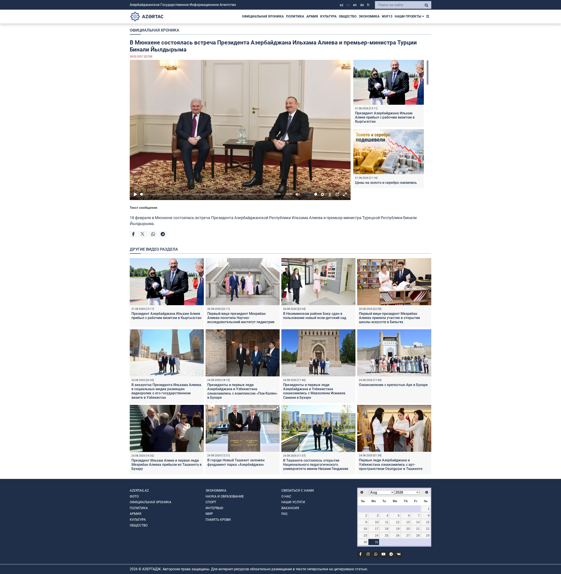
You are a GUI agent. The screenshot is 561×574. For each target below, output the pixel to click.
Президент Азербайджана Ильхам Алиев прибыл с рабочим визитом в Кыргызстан (385, 117)
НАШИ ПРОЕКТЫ (408, 16)
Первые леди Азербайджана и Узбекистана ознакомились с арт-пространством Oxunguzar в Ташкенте (391, 464)
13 (408, 522)
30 (365, 542)
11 (386, 522)
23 (365, 535)
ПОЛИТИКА (295, 16)
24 (376, 535)
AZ (341, 5)
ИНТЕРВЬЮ (214, 508)
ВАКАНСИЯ (290, 508)
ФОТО (134, 496)
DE (362, 5)
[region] (391, 125)
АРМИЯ (312, 16)
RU (348, 5)
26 (397, 535)
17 (376, 528)
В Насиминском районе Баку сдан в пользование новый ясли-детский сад (314, 316)
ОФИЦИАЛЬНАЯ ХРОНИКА (263, 16)
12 (397, 522)
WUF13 (387, 16)
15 (428, 522)
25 (386, 535)
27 (408, 535)
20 (408, 528)
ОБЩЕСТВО (348, 16)
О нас (286, 496)
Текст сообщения (143, 207)
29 (428, 535)
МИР (209, 514)
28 (418, 535)
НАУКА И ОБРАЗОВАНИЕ (225, 496)
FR (368, 5)
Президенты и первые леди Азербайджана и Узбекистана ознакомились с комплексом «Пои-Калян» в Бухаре (242, 391)
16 (365, 528)
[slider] (206, 194)
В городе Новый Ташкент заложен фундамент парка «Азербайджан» (236, 462)
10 (376, 522)
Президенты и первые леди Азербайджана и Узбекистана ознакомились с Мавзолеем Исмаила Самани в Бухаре (314, 391)
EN (355, 5)
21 (418, 528)
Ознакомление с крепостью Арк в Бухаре (393, 385)
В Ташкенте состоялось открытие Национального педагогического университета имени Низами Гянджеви (315, 464)
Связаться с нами (297, 491)
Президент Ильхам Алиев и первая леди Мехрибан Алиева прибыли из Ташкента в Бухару (166, 464)
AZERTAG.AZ (139, 491)
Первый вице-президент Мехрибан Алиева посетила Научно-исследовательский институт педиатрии (240, 318)
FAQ (284, 514)
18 (386, 528)
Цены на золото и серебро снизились (386, 183)
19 (397, 528)
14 (418, 522)
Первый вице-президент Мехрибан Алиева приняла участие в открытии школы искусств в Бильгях (389, 318)
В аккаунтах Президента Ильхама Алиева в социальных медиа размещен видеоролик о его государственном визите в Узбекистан (166, 391)
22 (428, 528)
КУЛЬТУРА (328, 16)
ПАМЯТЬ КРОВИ (218, 520)
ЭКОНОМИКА (369, 16)
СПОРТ (211, 502)
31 (376, 542)
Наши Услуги (293, 502)
